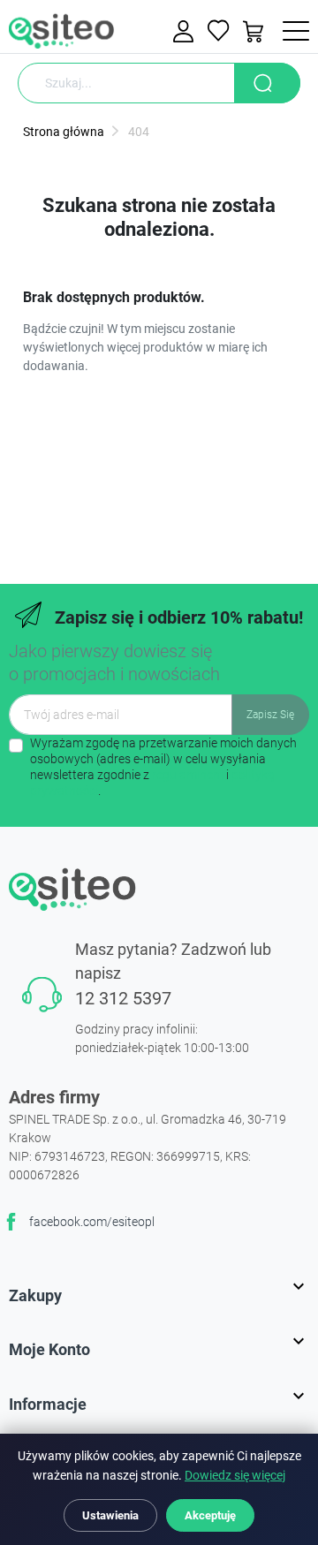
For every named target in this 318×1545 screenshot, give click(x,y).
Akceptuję (210, 1515)
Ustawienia (110, 1515)
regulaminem (187, 775)
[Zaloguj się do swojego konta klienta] (185, 31)
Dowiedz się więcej (235, 1475)
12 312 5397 (123, 998)
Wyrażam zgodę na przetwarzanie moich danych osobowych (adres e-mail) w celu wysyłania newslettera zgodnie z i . (163, 767)
